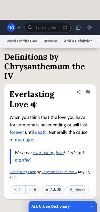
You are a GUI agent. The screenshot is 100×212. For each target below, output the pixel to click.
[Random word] (65, 27)
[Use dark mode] (89, 27)
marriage (24, 140)
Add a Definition (78, 41)
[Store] (78, 27)
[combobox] (47, 27)
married (23, 160)
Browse (50, 41)
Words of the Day (22, 41)
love (60, 152)
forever (17, 132)
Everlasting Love (23, 172)
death (41, 132)
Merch (80, 190)
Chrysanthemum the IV (59, 172)
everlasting (44, 152)
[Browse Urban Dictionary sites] (13, 27)
